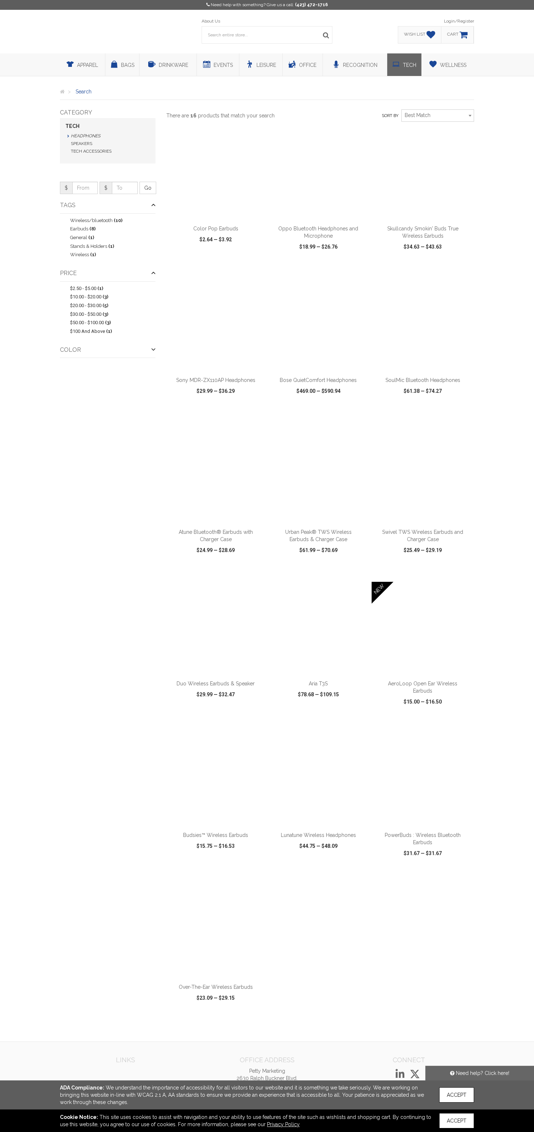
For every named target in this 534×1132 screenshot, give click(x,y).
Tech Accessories (91, 151)
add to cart (220, 212)
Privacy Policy (283, 1124)
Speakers (81, 143)
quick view (189, 268)
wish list (225, 268)
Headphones (85, 135)
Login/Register (459, 21)
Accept (456, 1095)
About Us (211, 21)
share (255, 268)
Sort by (390, 115)
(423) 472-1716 (311, 4)
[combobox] (437, 115)
